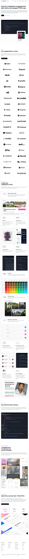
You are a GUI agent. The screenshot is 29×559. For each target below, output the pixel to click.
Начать (3, 15)
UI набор (9, 547)
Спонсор (2, 550)
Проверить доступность (22, 209)
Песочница (2, 545)
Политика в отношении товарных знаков (21, 554)
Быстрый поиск (10, 15)
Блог (1, 547)
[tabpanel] (14, 524)
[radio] (2, 554)
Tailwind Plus (9, 542)
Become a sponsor (4, 58)
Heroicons (16, 547)
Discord (23, 545)
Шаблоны (9, 545)
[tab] (5, 510)
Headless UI (16, 545)
